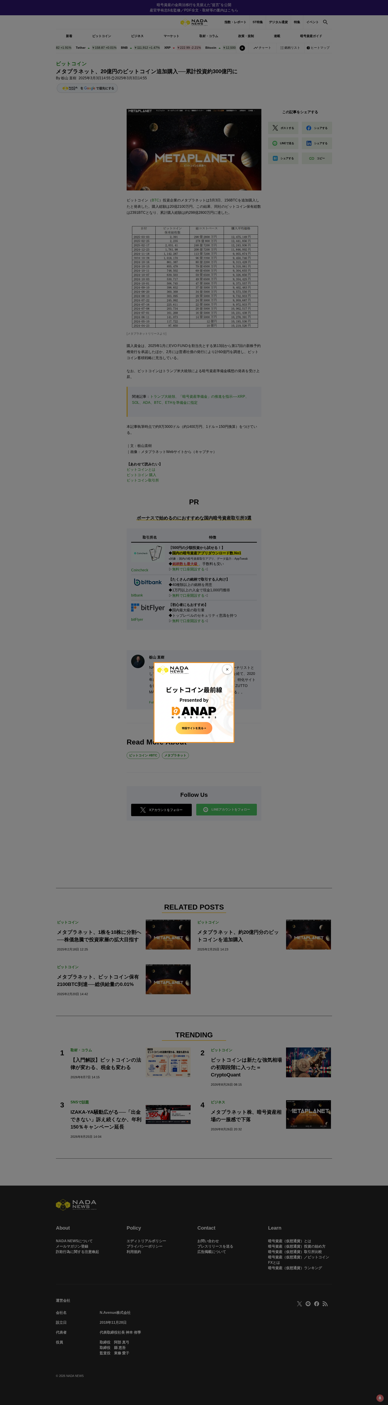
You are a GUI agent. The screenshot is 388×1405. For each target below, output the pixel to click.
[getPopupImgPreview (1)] (194, 702)
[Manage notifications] (380, 1398)
